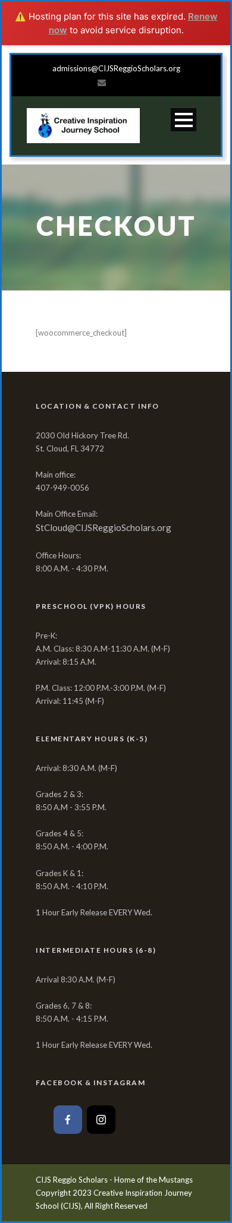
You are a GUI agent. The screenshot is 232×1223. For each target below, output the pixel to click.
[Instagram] (101, 1119)
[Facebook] (68, 1119)
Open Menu (183, 119)
